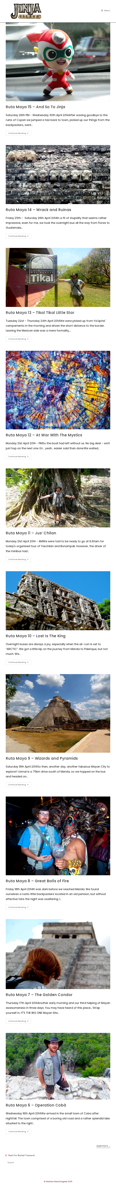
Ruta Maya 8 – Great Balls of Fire (37, 880)
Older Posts (103, 1146)
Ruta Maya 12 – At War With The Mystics (44, 435)
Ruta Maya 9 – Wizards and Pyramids (42, 758)
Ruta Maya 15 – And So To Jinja (35, 106)
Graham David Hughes (56, 1181)
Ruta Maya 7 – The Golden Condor (39, 994)
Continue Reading (19, 134)
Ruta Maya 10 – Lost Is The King (36, 635)
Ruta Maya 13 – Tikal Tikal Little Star (40, 312)
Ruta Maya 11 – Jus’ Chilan (31, 533)
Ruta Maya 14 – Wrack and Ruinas (38, 209)
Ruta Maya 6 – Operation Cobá (36, 1105)
